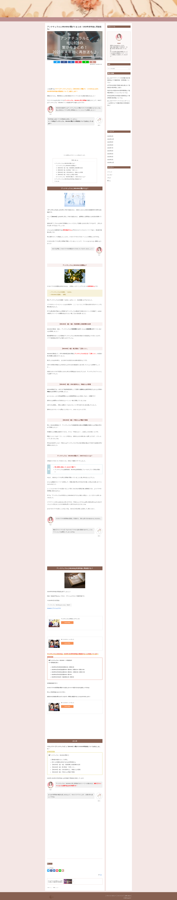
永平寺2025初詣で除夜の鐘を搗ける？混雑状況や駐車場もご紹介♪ (118, 86)
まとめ (57, 181)
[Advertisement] (74, 75)
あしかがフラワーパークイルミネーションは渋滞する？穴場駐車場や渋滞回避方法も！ (118, 103)
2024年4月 (110, 156)
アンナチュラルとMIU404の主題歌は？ (67, 165)
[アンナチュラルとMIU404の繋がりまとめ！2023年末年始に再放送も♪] (71, 62)
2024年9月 (110, 142)
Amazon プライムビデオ (54, 608)
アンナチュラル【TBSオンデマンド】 (70, 618)
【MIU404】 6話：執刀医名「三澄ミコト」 (68, 170)
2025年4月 (110, 136)
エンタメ (50, 863)
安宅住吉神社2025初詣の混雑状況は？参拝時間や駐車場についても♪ (118, 97)
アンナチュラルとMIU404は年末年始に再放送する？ (69, 179)
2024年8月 (110, 145)
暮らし (109, 180)
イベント (109, 172)
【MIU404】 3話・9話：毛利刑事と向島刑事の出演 (70, 167)
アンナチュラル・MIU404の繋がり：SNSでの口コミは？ (71, 176)
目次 (73, 160)
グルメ (109, 177)
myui (119, 43)
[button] (129, 69)
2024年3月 (110, 159)
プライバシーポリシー (111, 895)
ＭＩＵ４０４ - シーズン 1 (67, 639)
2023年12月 (110, 162)
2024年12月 (110, 139)
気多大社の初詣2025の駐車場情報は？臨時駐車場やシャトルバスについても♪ (118, 91)
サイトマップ (120, 895)
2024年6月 (110, 151)
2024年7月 (110, 148)
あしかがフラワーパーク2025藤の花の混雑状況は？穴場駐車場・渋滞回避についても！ (118, 80)
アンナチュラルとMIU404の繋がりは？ (65, 163)
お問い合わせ (128, 895)
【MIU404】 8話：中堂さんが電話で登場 (67, 174)
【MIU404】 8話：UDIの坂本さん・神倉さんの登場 (70, 172)
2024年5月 (110, 153)
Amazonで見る (67, 622)
